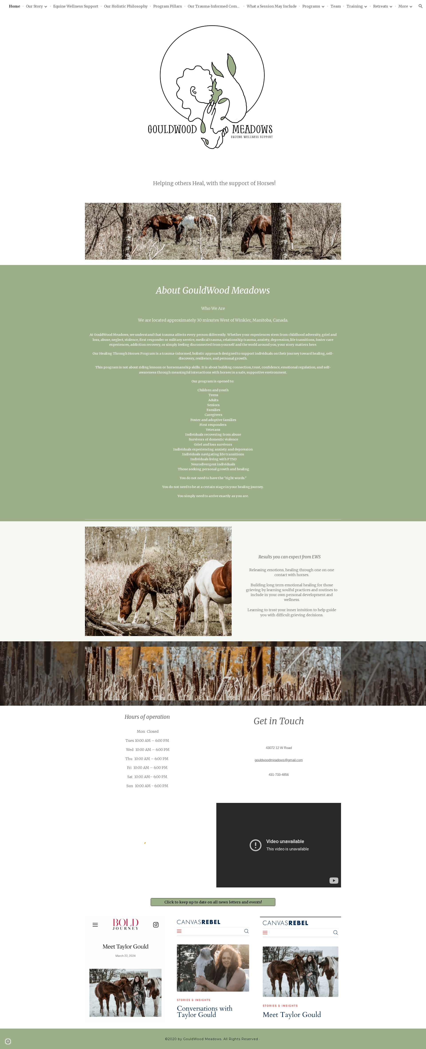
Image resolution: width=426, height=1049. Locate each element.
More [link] (403, 6)
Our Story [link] (34, 6)
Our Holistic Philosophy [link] (126, 6)
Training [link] (355, 6)
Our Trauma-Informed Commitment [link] (214, 6)
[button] (420, 6)
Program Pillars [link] (167, 6)
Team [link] (336, 6)
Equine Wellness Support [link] (75, 6)
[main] (213, 184)
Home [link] (14, 6)
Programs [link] (311, 6)
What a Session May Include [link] (272, 6)
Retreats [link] (380, 6)
